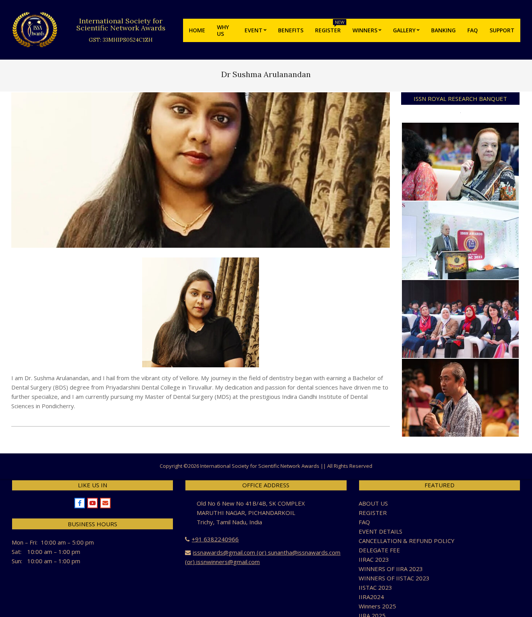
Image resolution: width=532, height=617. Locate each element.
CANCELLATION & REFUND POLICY (406, 541)
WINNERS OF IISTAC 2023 (394, 578)
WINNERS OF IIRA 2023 (391, 569)
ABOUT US (373, 503)
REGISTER (373, 513)
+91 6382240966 (215, 539)
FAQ (364, 522)
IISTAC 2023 (375, 587)
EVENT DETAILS (380, 531)
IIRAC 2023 (374, 559)
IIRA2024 (371, 597)
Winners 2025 (377, 606)
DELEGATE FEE (379, 550)
